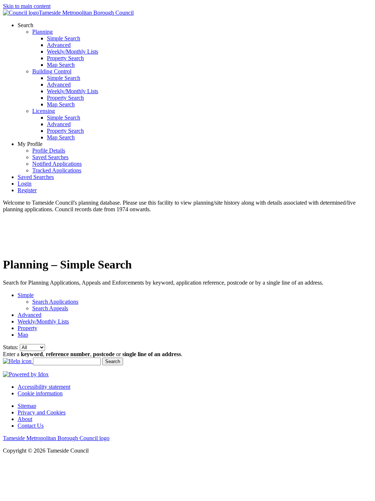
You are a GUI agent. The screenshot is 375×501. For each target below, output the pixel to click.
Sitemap (27, 406)
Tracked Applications (56, 170)
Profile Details (48, 150)
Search (26, 25)
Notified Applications (57, 164)
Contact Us (31, 426)
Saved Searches (50, 157)
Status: (11, 347)
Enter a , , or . (92, 354)
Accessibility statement (44, 387)
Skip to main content (27, 6)
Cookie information (40, 393)
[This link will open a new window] (26, 374)
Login (24, 183)
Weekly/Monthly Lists (72, 51)
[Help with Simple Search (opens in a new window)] (18, 361)
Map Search (61, 65)
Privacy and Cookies (42, 412)
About (25, 419)
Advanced (59, 45)
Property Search (65, 58)
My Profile (31, 144)
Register (27, 190)
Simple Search (63, 38)
